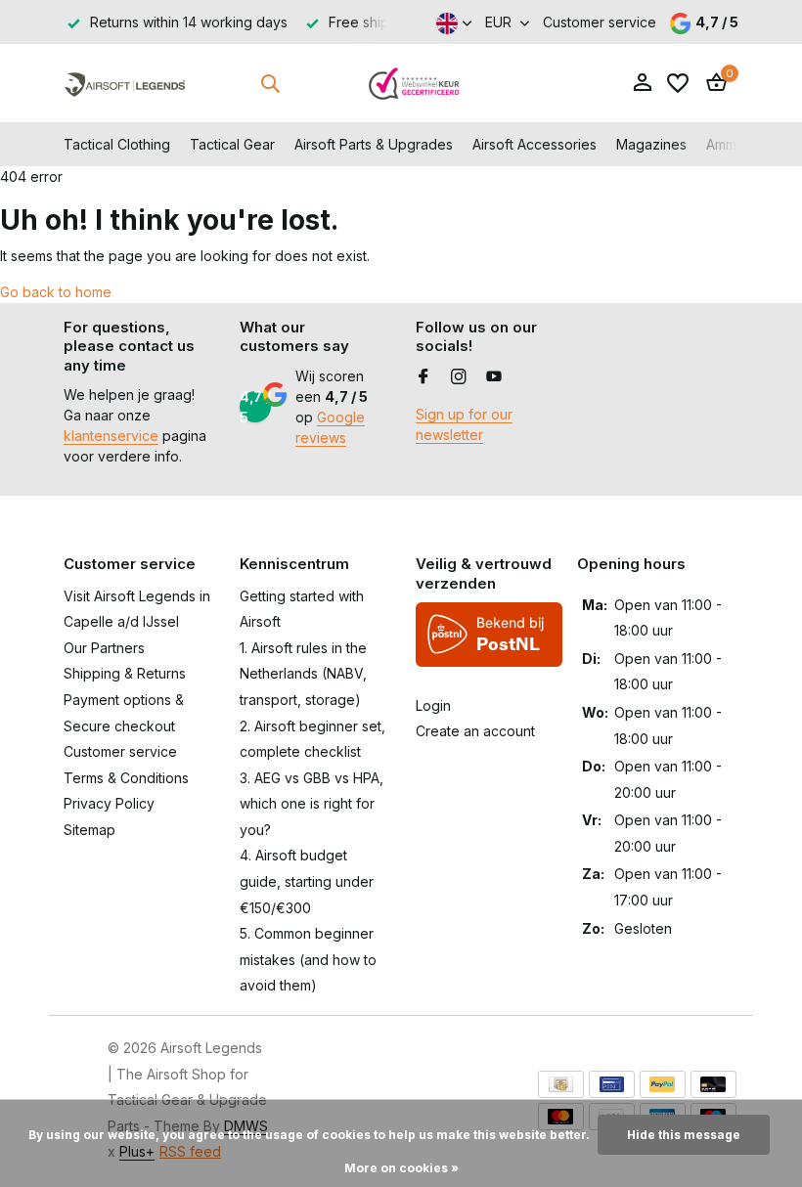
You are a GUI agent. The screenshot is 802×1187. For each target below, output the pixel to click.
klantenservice (111, 435)
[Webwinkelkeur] (415, 83)
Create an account (475, 731)
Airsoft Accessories (534, 144)
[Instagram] (459, 377)
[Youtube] (494, 377)
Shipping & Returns (125, 673)
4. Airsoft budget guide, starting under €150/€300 (307, 881)
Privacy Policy (109, 803)
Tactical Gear (232, 144)
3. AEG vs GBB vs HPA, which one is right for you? (311, 803)
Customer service (599, 22)
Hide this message (683, 1134)
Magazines (651, 144)
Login (433, 705)
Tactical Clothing (117, 144)
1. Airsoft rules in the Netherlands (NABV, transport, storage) (303, 673)
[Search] (270, 83)
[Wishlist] (678, 83)
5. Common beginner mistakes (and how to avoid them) (308, 959)
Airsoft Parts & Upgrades (373, 144)
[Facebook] (423, 377)
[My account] (642, 83)
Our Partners (104, 647)
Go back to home (55, 292)
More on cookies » (401, 1168)
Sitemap (89, 829)
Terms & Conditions (126, 777)
